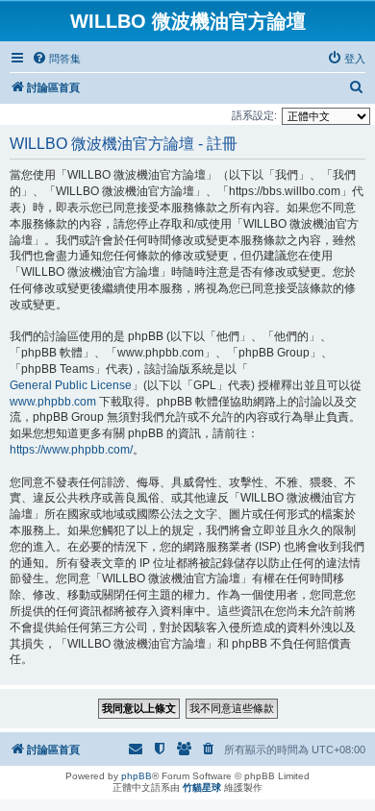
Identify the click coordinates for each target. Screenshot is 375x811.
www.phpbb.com (53, 401)
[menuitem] (56, 58)
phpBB (136, 776)
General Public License (71, 385)
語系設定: (254, 115)
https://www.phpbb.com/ (71, 449)
